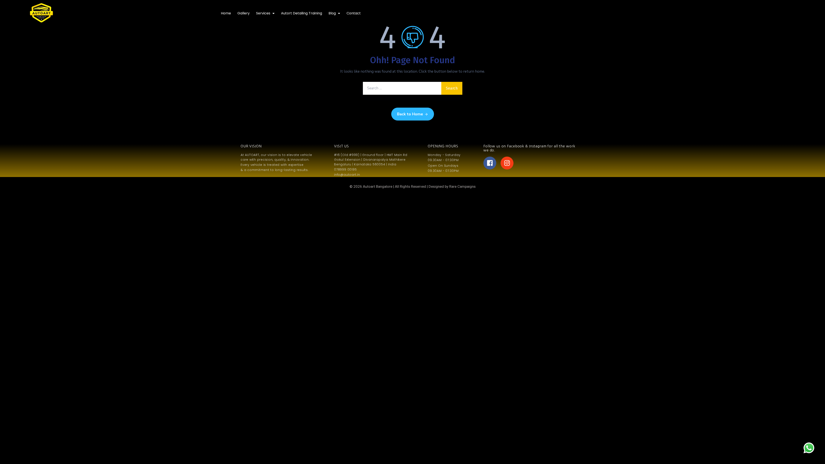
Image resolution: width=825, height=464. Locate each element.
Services (263, 13)
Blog (332, 13)
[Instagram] (507, 163)
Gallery (243, 13)
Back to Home (410, 114)
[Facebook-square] (489, 163)
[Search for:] (402, 88)
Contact (354, 13)
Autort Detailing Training (301, 13)
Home (226, 13)
